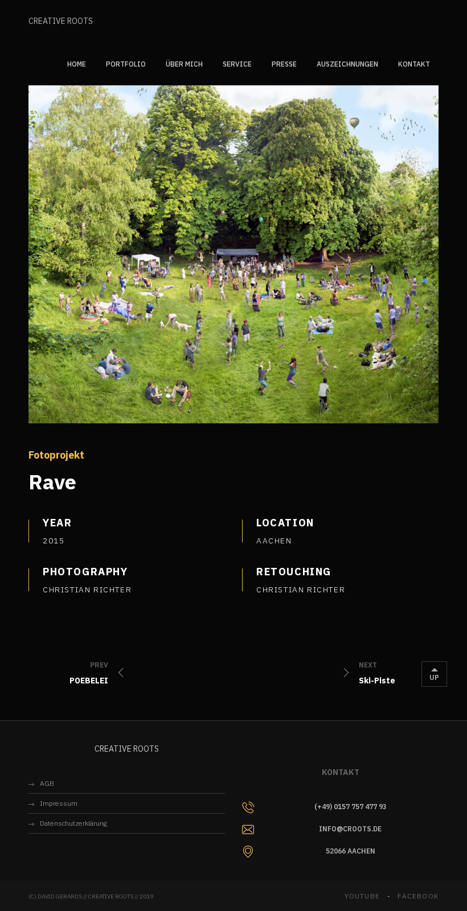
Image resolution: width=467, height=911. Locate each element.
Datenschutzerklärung (73, 823)
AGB (47, 783)
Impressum (58, 803)
